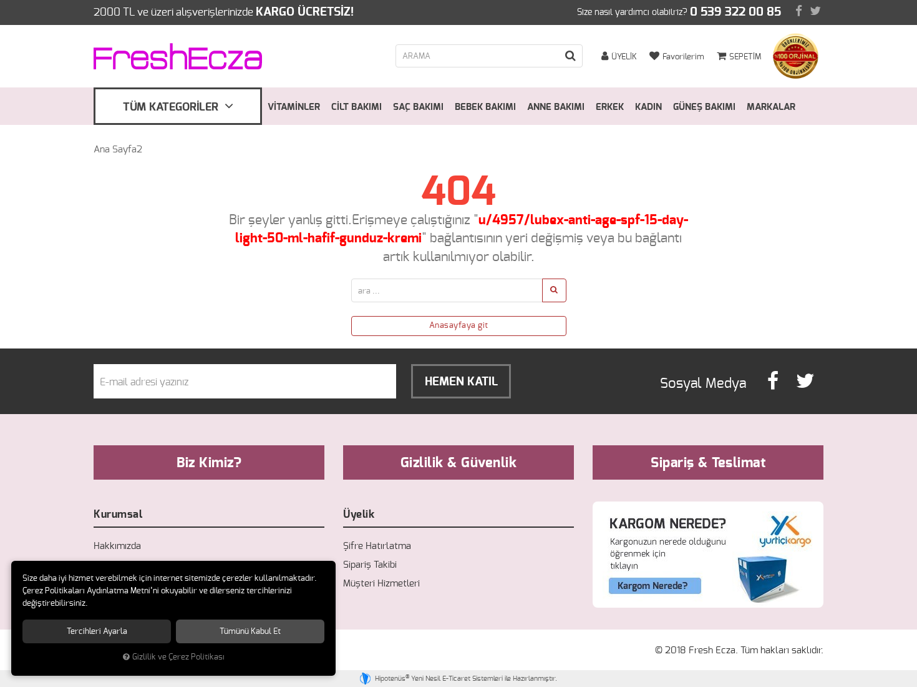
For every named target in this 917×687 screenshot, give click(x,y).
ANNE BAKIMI (556, 107)
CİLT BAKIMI (356, 107)
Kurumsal (118, 514)
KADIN (648, 107)
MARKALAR (771, 107)
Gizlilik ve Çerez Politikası (178, 657)
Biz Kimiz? (209, 463)
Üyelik (358, 514)
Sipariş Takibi (370, 565)
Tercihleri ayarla (97, 631)
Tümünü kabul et (250, 631)
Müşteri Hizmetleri (381, 583)
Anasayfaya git (458, 326)
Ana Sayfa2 (118, 149)
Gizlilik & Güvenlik (458, 463)
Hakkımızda (117, 546)
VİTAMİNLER (294, 107)
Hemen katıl (461, 382)
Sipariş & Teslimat (708, 463)
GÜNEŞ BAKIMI (704, 107)
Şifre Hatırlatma (377, 546)
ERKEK (610, 107)
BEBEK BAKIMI (485, 107)
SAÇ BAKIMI (418, 107)
